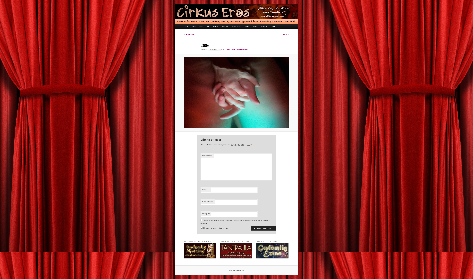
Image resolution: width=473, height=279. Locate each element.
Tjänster (225, 26)
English (264, 26)
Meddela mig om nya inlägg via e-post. (216, 228)
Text (208, 26)
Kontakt (273, 26)
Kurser (215, 26)
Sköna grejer (236, 26)
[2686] (236, 92)
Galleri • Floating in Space (239, 49)
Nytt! (194, 26)
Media (255, 26)
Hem (186, 26)
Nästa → (286, 34)
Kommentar (207, 156)
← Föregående (189, 34)
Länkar (247, 26)
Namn (206, 189)
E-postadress (207, 201)
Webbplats (206, 213)
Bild (201, 26)
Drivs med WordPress (236, 270)
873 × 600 (226, 49)
